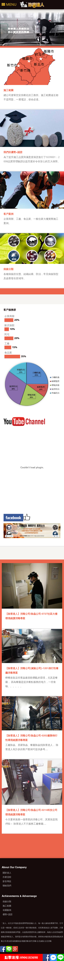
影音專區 (7, 881)
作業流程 (7, 877)
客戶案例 (9, 213)
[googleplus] (15, 950)
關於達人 (7, 872)
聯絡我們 (7, 885)
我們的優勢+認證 (13, 152)
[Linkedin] (9, 950)
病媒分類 (9, 269)
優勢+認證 (7, 914)
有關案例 (7, 910)
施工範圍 (9, 90)
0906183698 (29, 957)
